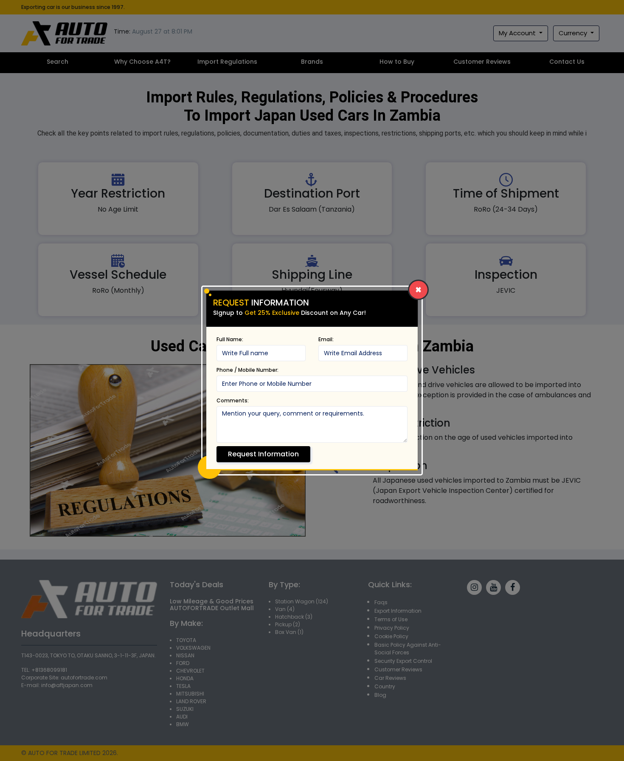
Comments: (232, 400)
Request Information (263, 454)
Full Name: (229, 339)
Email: (326, 339)
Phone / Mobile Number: (247, 369)
